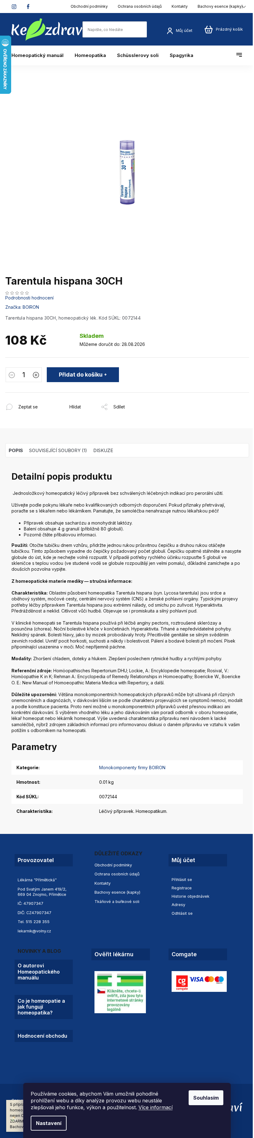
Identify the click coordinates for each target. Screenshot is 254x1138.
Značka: (22, 307)
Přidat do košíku (81, 374)
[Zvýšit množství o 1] (36, 375)
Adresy (178, 904)
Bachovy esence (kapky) (220, 6)
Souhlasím (206, 1098)
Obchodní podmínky (89, 6)
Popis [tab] (16, 450)
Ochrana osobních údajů (140, 6)
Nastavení (48, 1123)
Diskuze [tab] (103, 450)
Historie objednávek (190, 896)
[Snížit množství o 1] (11, 375)
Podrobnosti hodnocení (29, 297)
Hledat (153, 29)
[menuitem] (40, 55)
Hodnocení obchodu (42, 1036)
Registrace (182, 888)
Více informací (155, 1107)
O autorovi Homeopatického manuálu (39, 972)
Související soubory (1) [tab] (58, 450)
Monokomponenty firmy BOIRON (132, 767)
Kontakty (180, 6)
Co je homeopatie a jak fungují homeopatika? (41, 1007)
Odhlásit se (182, 913)
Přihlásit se (182, 879)
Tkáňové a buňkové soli (116, 901)
